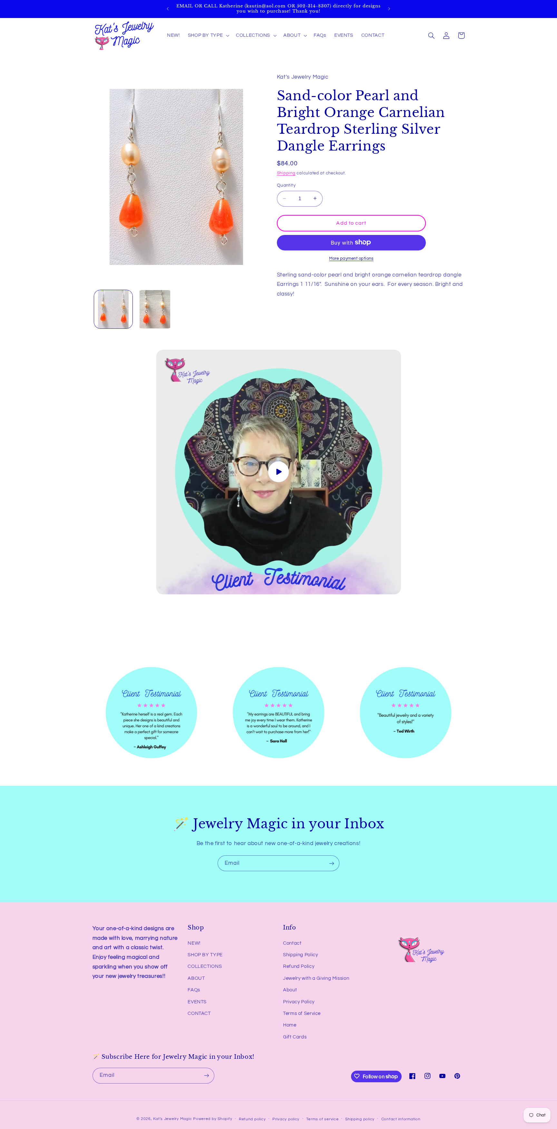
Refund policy (252, 1119)
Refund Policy (298, 966)
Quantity (286, 185)
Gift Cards (295, 1037)
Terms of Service (302, 1013)
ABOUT (196, 978)
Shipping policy (360, 1119)
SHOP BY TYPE (205, 954)
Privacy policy (285, 1119)
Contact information (401, 1119)
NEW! (194, 943)
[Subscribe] (331, 863)
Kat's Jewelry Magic (172, 1119)
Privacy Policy (299, 1001)
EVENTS (197, 1001)
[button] (208, 35)
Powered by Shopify (212, 1119)
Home (290, 1025)
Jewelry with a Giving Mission (316, 978)
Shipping (286, 173)
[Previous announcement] (168, 9)
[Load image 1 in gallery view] (113, 309)
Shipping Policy (300, 954)
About (290, 990)
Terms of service (322, 1119)
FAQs (194, 990)
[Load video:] (278, 472)
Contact (292, 943)
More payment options (351, 258)
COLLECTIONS (205, 966)
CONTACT (199, 1013)
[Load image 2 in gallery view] (155, 309)
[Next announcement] (389, 9)
